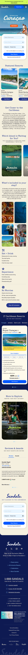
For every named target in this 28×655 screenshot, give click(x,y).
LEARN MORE (17, 618)
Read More (21, 476)
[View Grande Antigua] (9, 78)
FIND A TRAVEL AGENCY (14, 601)
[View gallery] (24, 344)
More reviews (5, 484)
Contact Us (14, 632)
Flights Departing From (8, 52)
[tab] (14, 353)
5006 (20, 332)
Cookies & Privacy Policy (14, 630)
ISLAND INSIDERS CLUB (14, 598)
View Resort (7, 99)
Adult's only (21, 357)
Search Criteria (6, 58)
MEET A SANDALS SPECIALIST (15, 603)
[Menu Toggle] (26, 7)
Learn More (7, 27)
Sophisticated (6, 357)
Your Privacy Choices (14, 635)
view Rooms (14, 381)
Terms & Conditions (14, 628)
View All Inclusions (14, 305)
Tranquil (14, 357)
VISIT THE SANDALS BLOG (15, 605)
